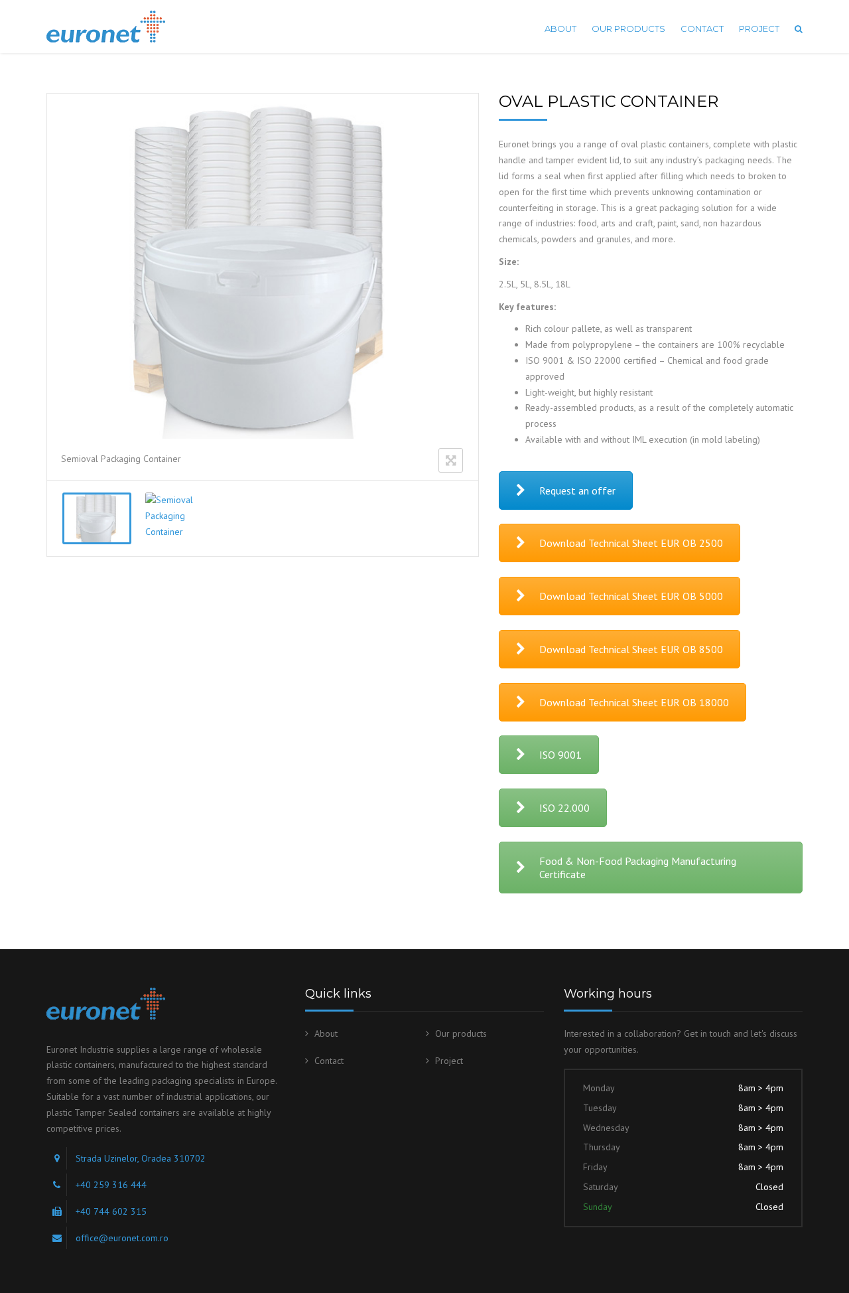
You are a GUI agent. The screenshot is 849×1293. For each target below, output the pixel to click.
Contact (702, 28)
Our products (628, 28)
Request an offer (577, 490)
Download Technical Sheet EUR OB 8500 (631, 649)
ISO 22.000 (564, 807)
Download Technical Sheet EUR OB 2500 (631, 543)
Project (759, 28)
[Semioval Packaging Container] (96, 518)
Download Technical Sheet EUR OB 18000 (634, 702)
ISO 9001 (560, 754)
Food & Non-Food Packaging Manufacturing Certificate (637, 867)
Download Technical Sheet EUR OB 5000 (631, 596)
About (560, 28)
